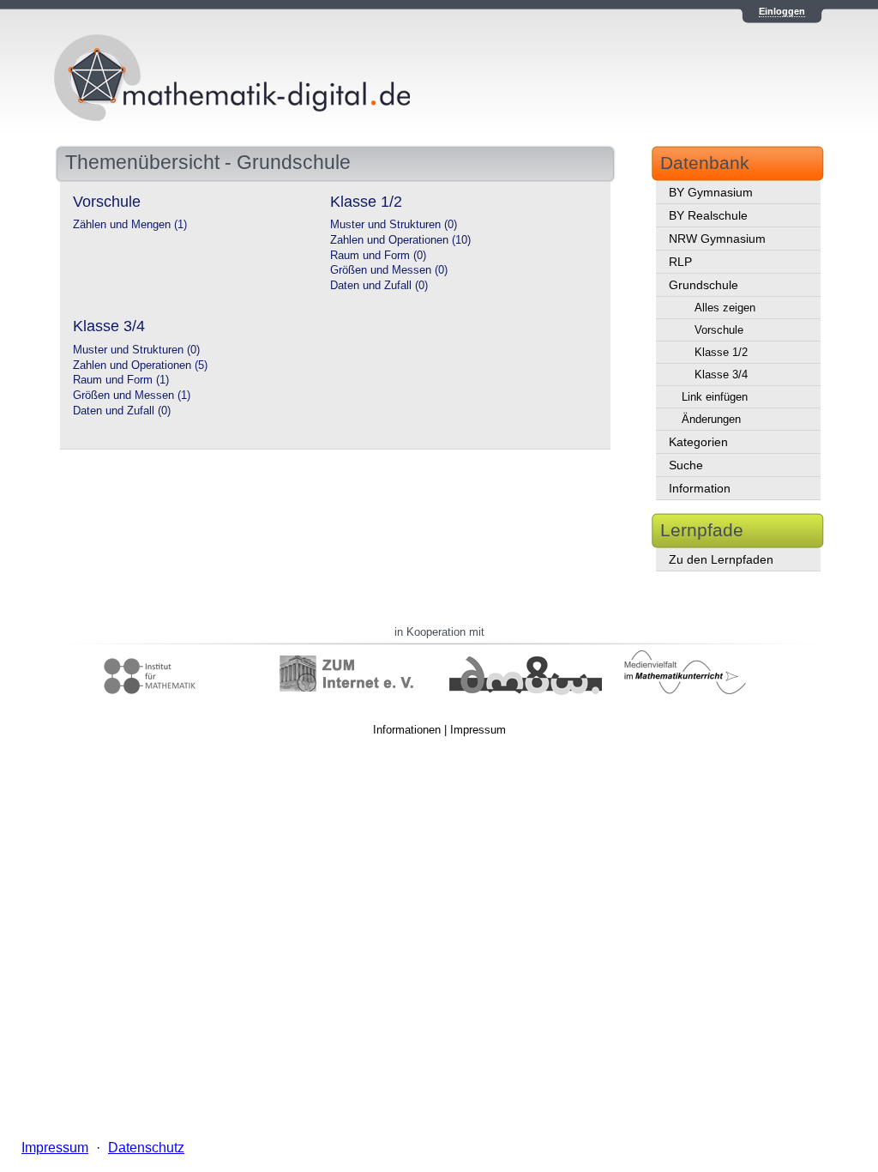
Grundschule (703, 285)
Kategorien (698, 442)
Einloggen (782, 11)
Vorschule (719, 329)
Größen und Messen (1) (131, 396)
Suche (686, 465)
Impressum (478, 729)
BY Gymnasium (711, 192)
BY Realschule (708, 215)
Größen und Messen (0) (389, 270)
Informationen (407, 729)
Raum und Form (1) (121, 380)
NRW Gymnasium (717, 238)
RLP (680, 262)
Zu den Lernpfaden (721, 559)
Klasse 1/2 (721, 352)
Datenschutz (146, 1147)
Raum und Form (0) (378, 256)
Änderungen (711, 419)
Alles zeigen (725, 307)
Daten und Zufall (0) (379, 286)
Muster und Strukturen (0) (393, 225)
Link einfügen (715, 396)
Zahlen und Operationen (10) (400, 240)
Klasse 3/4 (721, 374)
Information (700, 488)
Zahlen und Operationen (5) (140, 365)
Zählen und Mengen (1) (130, 225)
